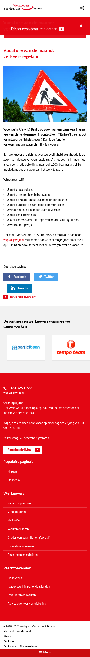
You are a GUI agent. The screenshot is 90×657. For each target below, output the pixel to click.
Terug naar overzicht (23, 296)
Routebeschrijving (19, 449)
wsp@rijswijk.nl (13, 240)
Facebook (19, 276)
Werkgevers (13, 493)
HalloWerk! (15, 520)
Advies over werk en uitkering (27, 603)
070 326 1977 (21, 387)
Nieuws (12, 471)
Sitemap (7, 636)
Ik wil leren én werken (22, 595)
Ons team (14, 480)
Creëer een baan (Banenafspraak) (29, 537)
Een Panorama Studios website (20, 646)
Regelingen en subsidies (23, 554)
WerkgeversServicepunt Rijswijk (23, 7)
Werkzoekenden (17, 568)
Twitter (49, 276)
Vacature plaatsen (19, 503)
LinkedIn (22, 288)
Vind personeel (17, 512)
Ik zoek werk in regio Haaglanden (29, 586)
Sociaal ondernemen (21, 546)
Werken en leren (18, 529)
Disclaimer (9, 641)
